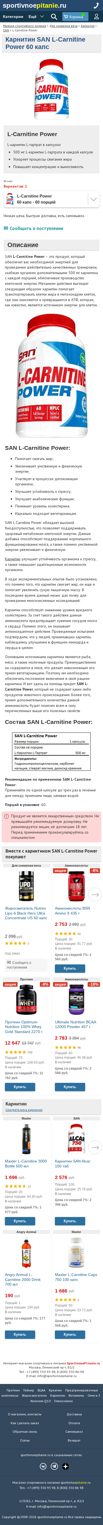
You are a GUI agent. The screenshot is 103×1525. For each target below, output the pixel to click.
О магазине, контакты (24, 1414)
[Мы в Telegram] (51, 1466)
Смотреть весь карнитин (24, 1110)
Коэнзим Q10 (40, 1401)
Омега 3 (94, 1395)
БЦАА (41, 1390)
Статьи (25, 1440)
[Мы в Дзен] (63, 1466)
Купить (70, 968)
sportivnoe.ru (34, 5)
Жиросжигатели (34, 1395)
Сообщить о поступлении (36, 228)
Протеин (13, 1390)
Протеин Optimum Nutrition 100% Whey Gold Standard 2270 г (24, 1027)
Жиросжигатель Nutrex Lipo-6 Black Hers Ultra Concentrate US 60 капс (26, 913)
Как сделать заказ (25, 1423)
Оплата (74, 1423)
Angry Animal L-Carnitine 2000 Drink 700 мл (23, 1279)
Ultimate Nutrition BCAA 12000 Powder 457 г (75, 1024)
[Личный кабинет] (96, 16)
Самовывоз (74, 1431)
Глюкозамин (63, 1401)
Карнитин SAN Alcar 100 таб (72, 1163)
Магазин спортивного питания (24, 26)
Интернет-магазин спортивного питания (51, 1363)
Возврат (74, 1440)
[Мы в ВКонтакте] (40, 1466)
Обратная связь (25, 1431)
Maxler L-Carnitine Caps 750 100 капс (76, 1277)
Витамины (76, 1395)
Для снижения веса (63, 26)
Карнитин (87, 26)
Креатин (55, 1390)
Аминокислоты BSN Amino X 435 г (72, 910)
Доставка (74, 1414)
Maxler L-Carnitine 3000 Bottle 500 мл (26, 1163)
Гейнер (28, 1390)
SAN (6, 30)
